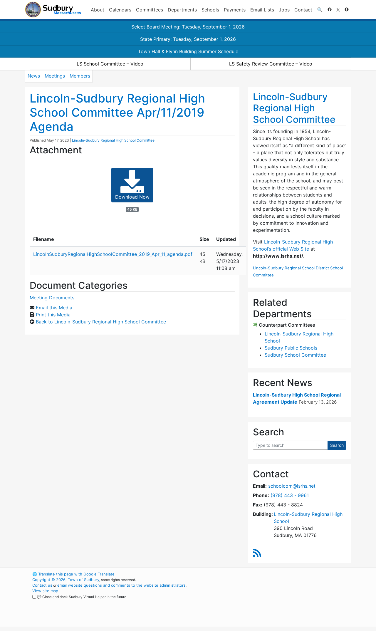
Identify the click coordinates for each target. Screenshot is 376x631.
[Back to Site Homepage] (53, 9)
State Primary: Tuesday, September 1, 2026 (188, 39)
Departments (182, 10)
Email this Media (54, 308)
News (34, 76)
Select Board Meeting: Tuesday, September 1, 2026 (188, 27)
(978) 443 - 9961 (290, 495)
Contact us (42, 585)
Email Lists (262, 10)
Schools (210, 10)
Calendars (120, 10)
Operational (282, 602)
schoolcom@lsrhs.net (291, 486)
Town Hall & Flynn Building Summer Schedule (188, 51)
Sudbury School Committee (295, 355)
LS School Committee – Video (110, 64)
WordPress (272, 574)
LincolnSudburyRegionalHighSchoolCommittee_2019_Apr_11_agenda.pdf (112, 254)
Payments (235, 10)
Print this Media (53, 315)
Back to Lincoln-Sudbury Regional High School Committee (101, 322)
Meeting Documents (52, 298)
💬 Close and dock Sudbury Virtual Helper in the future (81, 597)
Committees (149, 10)
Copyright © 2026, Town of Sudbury (65, 579)
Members (80, 76)
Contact (303, 10)
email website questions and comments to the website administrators (121, 585)
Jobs (284, 10)
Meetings (55, 76)
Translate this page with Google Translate (73, 574)
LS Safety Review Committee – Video (270, 64)
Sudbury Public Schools (291, 348)
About (97, 10)
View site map (45, 590)
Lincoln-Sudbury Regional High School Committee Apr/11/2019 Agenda (117, 112)
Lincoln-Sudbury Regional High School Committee (113, 140)
